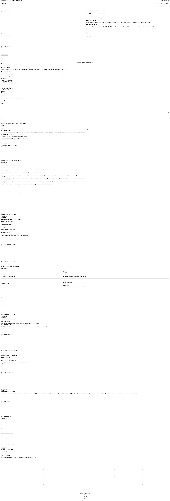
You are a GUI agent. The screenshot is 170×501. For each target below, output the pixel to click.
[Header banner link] (85, 250)
